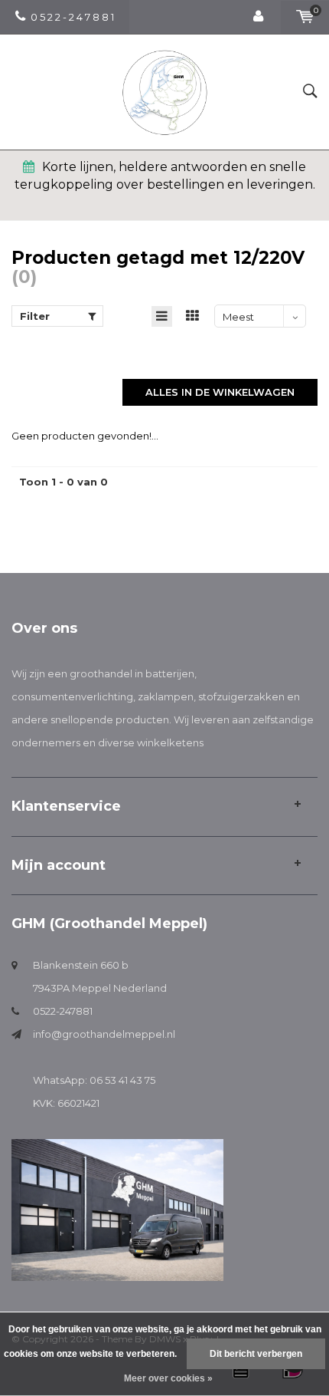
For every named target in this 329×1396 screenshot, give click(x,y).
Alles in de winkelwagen (220, 392)
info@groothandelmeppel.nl (104, 1034)
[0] (305, 17)
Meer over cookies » (168, 1378)
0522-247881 (63, 1011)
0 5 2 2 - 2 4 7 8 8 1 (72, 17)
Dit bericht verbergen (256, 1353)
